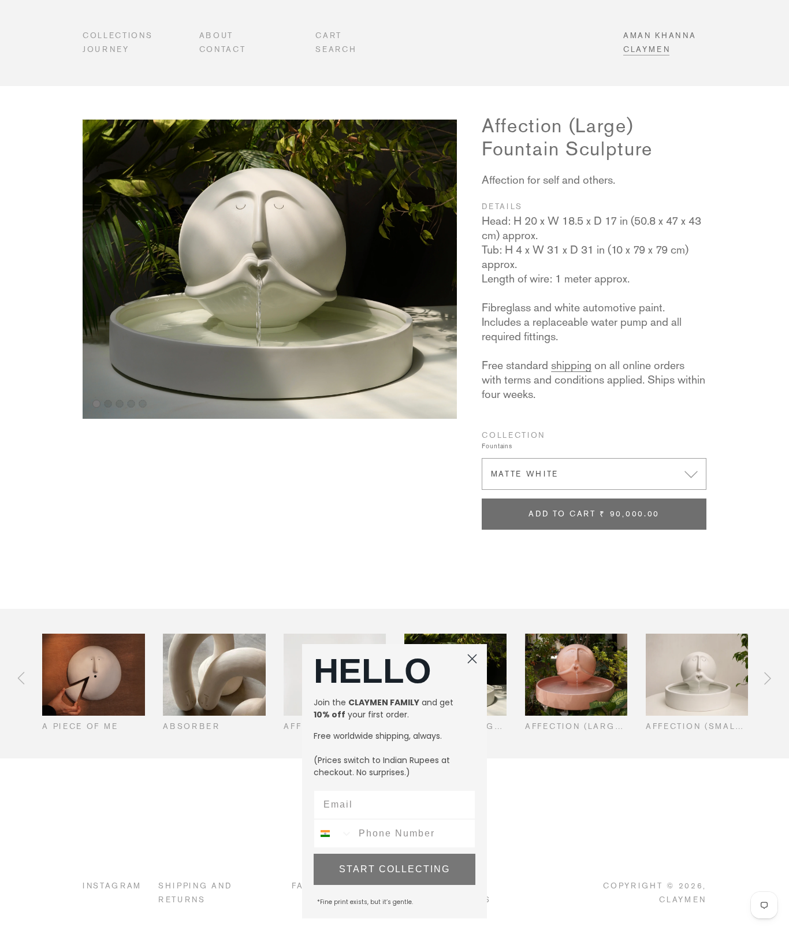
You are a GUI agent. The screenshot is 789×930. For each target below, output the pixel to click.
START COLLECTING (394, 869)
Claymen (647, 49)
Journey (106, 49)
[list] (270, 269)
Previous (21, 678)
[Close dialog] (472, 659)
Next (768, 678)
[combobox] (333, 833)
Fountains (497, 446)
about (216, 35)
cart (328, 35)
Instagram (112, 886)
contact (222, 49)
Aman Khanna (659, 35)
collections (117, 35)
